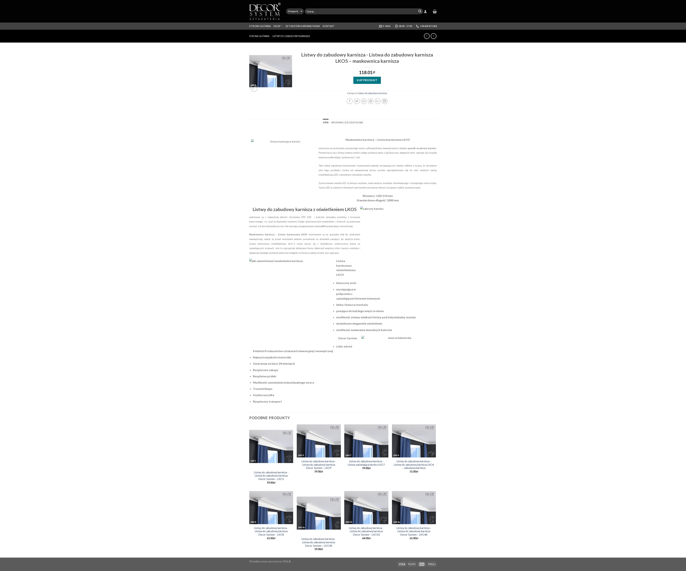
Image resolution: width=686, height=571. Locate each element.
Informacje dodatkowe (347, 122)
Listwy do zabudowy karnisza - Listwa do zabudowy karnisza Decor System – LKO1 (271, 476)
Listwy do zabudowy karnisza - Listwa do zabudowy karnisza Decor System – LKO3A (319, 542)
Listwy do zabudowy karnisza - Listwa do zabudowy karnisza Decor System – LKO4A (414, 531)
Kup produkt (367, 80)
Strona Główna (260, 26)
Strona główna (259, 36)
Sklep (276, 26)
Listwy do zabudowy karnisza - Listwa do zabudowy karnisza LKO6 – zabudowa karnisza (414, 464)
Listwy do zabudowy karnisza (291, 36)
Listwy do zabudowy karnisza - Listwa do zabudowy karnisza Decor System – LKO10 (366, 531)
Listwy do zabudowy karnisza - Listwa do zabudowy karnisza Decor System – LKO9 (319, 464)
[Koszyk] (435, 11)
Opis (326, 122)
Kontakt (329, 26)
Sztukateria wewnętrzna (302, 26)
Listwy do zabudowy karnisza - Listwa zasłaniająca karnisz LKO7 (366, 463)
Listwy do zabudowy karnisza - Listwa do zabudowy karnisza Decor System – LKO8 (271, 531)
